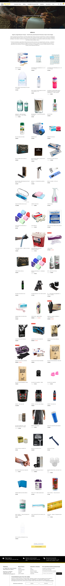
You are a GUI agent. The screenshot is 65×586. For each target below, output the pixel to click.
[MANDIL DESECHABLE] (38, 417)
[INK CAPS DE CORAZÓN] (54, 373)
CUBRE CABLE (49, 248)
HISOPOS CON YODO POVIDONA (37, 360)
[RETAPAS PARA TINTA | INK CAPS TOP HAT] (54, 461)
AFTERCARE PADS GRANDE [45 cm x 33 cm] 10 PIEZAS (38, 68)
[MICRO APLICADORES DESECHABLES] (54, 417)
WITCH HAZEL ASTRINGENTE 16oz (21, 537)
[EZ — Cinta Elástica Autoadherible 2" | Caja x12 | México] (54, 285)
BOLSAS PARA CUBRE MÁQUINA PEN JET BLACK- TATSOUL (22, 182)
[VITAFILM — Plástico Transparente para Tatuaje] (54, 506)
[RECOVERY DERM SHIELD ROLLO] (38, 461)
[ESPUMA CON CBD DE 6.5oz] (22, 285)
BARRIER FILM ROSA (51, 136)
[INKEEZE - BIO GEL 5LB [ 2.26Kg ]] (38, 395)
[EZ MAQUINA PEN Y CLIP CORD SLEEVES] (38, 285)
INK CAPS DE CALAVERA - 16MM (37, 382)
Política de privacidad (49, 580)
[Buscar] (58, 4)
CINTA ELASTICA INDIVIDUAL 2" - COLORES (21, 226)
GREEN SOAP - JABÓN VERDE (36, 316)
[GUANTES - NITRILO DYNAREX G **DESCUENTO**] (54, 307)
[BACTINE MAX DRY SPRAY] (22, 128)
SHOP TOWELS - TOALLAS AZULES (53, 492)
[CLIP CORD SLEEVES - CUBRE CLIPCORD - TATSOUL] (22, 239)
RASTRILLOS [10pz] (50, 448)
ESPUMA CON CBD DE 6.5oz (20, 293)
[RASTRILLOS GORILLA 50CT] (38, 440)
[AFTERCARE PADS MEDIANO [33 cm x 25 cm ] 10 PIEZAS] (54, 59)
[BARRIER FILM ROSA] (54, 128)
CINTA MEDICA (34, 225)
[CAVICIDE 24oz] (54, 195)
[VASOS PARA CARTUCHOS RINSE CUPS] (38, 506)
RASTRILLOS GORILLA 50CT (36, 448)
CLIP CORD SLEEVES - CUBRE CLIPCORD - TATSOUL (22, 249)
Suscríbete (59, 573)
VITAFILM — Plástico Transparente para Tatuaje (54, 515)
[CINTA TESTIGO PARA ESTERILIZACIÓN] (54, 217)
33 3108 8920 (9, 571)
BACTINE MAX (49, 114)
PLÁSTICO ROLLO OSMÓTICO (20, 448)
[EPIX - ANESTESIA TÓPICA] (54, 262)
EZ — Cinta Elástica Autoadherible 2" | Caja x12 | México (54, 294)
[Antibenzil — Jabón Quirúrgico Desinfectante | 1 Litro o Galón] (22, 105)
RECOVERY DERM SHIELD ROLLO (37, 470)
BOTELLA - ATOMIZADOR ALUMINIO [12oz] (37, 182)
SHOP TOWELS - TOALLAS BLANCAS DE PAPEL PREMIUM (22, 515)
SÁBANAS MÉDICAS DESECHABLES (21, 492)
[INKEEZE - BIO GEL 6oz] (54, 395)
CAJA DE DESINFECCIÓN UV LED (21, 203)
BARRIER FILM (33, 136)
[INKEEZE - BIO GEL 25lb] (22, 395)
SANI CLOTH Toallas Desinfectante (37, 492)
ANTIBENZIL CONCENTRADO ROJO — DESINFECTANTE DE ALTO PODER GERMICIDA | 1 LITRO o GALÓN (54, 91)
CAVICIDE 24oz (50, 203)
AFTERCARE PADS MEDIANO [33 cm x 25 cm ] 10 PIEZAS (54, 68)
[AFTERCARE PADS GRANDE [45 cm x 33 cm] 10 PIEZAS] (38, 59)
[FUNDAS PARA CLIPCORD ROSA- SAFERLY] (22, 307)
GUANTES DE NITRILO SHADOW (21, 360)
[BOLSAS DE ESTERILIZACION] (54, 150)
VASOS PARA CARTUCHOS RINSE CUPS (38, 514)
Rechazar (46, 583)
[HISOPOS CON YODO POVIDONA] (38, 352)
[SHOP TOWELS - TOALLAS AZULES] (54, 484)
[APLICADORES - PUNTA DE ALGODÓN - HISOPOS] (38, 105)
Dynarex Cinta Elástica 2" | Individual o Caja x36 (38, 271)
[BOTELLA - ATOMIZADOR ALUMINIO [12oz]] (38, 172)
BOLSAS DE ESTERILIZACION (52, 158)
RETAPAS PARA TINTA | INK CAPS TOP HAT (54, 471)
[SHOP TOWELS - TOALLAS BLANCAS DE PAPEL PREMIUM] (22, 506)
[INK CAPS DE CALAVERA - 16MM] (38, 373)
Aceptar (32, 583)
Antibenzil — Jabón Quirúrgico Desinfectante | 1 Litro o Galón (20, 115)
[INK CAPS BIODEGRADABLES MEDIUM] (54, 352)
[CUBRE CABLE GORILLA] (22, 262)
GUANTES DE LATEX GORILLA (20, 339)
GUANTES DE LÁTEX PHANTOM (37, 339)
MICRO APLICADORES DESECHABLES (54, 425)
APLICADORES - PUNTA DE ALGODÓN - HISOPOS (38, 115)
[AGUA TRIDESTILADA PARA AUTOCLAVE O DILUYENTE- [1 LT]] (38, 82)
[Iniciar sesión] (60, 4)
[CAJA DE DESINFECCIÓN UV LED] (22, 195)
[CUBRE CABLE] (54, 239)
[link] (12, 559)
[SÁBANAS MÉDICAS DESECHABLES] (22, 484)
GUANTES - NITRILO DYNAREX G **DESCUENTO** (53, 317)
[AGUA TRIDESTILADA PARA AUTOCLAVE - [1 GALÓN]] (22, 79)
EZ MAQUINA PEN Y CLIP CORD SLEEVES (38, 293)
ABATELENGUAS (18, 67)
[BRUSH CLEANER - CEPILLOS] (54, 172)
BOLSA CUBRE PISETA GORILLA (21, 158)
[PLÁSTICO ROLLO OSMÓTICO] (22, 440)
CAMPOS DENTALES (34, 203)
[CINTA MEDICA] (38, 217)
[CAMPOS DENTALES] (38, 195)
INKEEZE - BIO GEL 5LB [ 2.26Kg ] (37, 404)
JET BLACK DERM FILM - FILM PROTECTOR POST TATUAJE (20, 426)
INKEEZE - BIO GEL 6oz (51, 404)
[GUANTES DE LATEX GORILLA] (22, 330)
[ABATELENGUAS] (22, 59)
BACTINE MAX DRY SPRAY (19, 136)
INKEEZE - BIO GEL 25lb (19, 404)
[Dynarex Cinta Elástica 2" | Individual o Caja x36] (38, 262)
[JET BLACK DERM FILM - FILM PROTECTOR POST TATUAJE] (22, 417)
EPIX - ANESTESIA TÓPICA (52, 270)
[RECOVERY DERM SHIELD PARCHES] (22, 461)
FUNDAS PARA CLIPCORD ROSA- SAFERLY (21, 317)
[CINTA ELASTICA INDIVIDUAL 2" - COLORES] (22, 217)
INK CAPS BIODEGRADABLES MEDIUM (54, 360)
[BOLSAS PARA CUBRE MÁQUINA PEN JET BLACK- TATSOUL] (22, 172)
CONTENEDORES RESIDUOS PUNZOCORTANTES (36, 249)
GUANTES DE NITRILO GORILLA (53, 339)
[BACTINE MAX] (54, 105)
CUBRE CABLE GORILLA (19, 270)
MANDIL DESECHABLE (35, 425)
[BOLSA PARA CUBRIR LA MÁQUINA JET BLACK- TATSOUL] (38, 150)
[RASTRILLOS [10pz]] (54, 440)
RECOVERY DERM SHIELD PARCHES (21, 470)
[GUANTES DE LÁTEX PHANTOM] (38, 330)
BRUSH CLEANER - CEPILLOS (52, 181)
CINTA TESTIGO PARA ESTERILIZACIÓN (54, 225)
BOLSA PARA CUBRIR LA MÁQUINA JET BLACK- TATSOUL (38, 159)
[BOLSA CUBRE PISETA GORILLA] (22, 150)
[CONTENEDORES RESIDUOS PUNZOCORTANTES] (38, 239)
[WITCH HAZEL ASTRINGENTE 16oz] (22, 528)
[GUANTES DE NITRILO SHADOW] (22, 352)
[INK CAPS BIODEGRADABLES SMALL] (22, 373)
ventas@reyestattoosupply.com (9, 573)
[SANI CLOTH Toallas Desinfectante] (38, 484)
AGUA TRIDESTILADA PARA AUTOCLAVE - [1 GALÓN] (22, 88)
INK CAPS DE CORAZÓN (51, 382)
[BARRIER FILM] (38, 128)
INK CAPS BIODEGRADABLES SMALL (21, 382)
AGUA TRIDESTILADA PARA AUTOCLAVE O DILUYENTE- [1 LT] (38, 91)
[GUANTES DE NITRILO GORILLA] (54, 330)
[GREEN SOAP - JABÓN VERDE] (38, 307)
